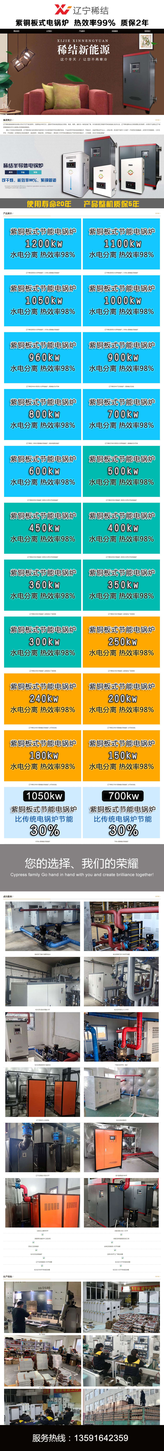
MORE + (158, 120)
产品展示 (82, 31)
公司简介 (49, 31)
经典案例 (115, 31)
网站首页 (16, 31)
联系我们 (147, 31)
